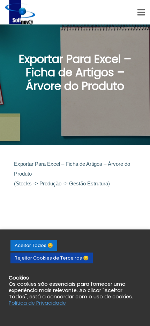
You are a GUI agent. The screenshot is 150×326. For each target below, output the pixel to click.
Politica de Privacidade (37, 303)
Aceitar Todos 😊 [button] (34, 245)
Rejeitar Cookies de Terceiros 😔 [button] (52, 258)
